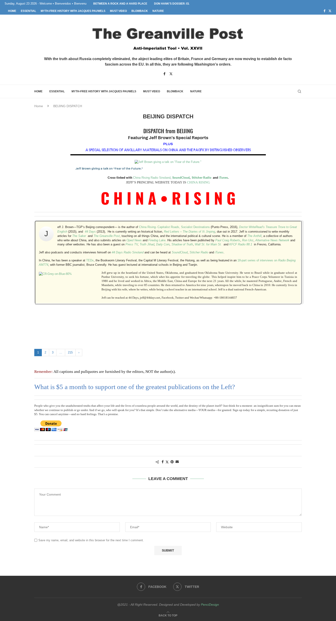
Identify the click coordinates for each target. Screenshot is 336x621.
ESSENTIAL (28, 11)
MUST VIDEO (118, 11)
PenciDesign (210, 604)
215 (70, 352)
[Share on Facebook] (163, 462)
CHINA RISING (198, 182)
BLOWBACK (139, 11)
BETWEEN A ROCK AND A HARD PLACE (120, 3)
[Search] (299, 91)
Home (38, 106)
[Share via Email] (177, 462)
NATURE (158, 11)
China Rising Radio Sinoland (152, 177)
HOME (12, 11)
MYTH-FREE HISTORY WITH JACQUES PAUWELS (73, 11)
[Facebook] (324, 11)
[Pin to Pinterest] (172, 462)
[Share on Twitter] (167, 462)
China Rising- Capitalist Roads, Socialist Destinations (174, 227)
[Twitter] (329, 11)
